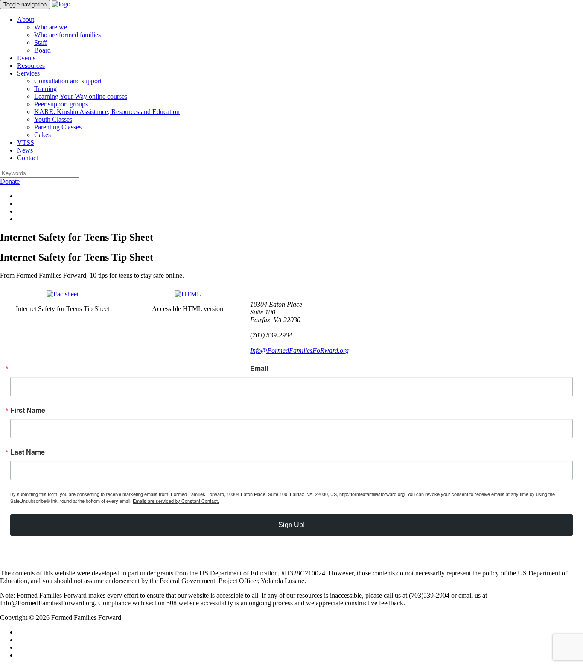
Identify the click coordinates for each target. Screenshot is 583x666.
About (25, 19)
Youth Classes (53, 119)
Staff (40, 42)
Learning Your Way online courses (80, 96)
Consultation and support (68, 81)
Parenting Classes (58, 127)
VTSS (25, 142)
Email (259, 368)
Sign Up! (291, 524)
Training (45, 88)
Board (42, 50)
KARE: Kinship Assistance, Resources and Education (107, 111)
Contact (27, 157)
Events (26, 58)
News (25, 150)
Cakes (42, 134)
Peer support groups (61, 104)
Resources (31, 65)
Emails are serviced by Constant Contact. (176, 500)
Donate (10, 181)
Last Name (27, 452)
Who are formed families (67, 34)
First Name (27, 410)
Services (28, 73)
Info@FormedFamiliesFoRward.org (299, 350)
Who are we (50, 27)
